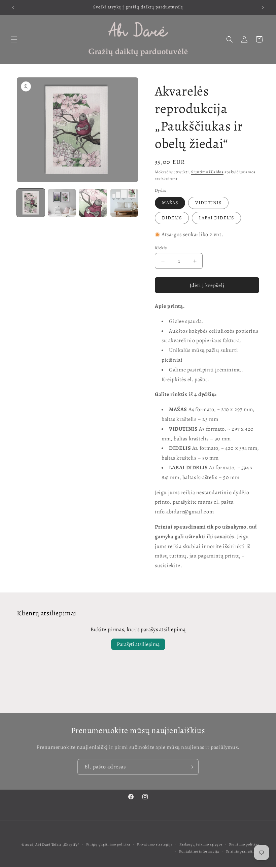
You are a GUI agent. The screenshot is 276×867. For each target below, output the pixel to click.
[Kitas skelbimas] (262, 7)
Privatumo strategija (155, 844)
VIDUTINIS (208, 203)
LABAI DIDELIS (216, 218)
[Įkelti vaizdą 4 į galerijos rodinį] (124, 203)
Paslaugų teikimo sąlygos (200, 844)
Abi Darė (42, 844)
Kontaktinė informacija (199, 851)
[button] (14, 39)
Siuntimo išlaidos (207, 172)
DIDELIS (172, 218)
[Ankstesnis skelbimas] (13, 7)
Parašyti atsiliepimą (138, 644)
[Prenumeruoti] (190, 767)
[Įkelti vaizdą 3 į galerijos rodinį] (93, 203)
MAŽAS (170, 203)
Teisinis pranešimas (242, 851)
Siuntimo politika (244, 844)
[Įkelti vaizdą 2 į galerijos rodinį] (62, 203)
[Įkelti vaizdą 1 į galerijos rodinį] (31, 203)
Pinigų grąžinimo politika (108, 844)
